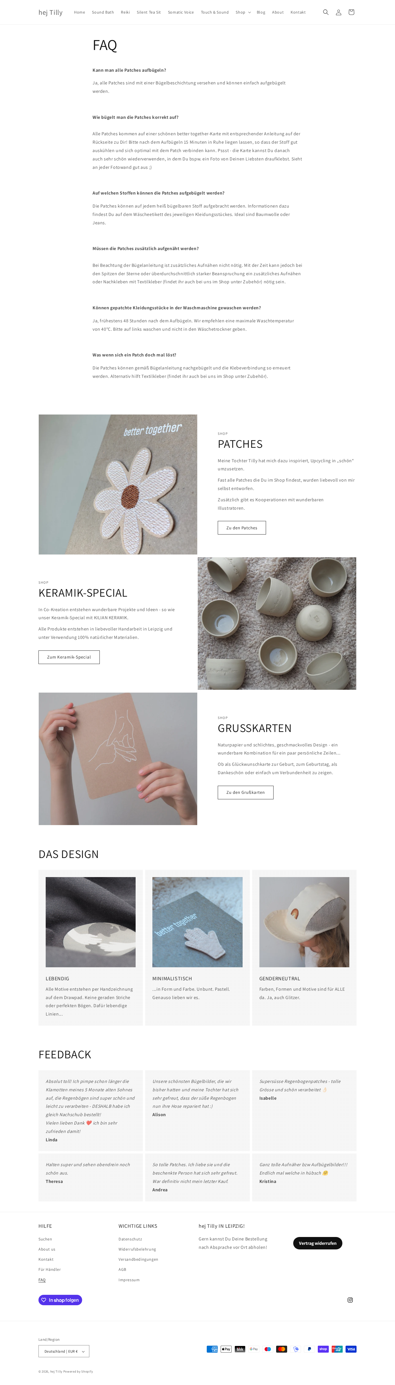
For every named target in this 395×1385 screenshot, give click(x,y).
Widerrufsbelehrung (137, 1249)
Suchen (45, 1239)
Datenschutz (130, 1239)
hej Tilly (56, 1372)
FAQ (42, 1279)
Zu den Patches (241, 527)
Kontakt (45, 1259)
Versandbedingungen (138, 1259)
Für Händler (49, 1269)
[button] (242, 12)
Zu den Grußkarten (245, 792)
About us (47, 1249)
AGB (122, 1269)
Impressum (129, 1279)
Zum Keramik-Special (69, 657)
